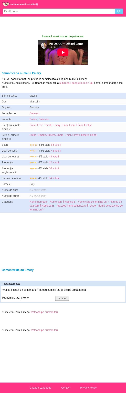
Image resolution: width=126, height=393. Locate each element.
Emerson (44, 119)
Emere (85, 135)
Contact (65, 387)
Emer (68, 135)
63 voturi (56, 144)
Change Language (40, 387)
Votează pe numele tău (44, 312)
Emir (39, 125)
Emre (33, 125)
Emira (33, 135)
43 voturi (56, 150)
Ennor (93, 135)
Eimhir (76, 135)
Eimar (79, 125)
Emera (33, 119)
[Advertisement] (63, 25)
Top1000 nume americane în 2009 (76, 205)
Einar (65, 125)
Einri (72, 125)
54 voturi (54, 168)
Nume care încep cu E (62, 201)
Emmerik (35, 113)
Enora (59, 135)
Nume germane (39, 201)
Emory (56, 125)
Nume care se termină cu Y (93, 201)
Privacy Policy (88, 387)
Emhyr (88, 125)
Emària (42, 135)
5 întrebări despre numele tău (76, 83)
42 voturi (54, 162)
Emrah (48, 125)
